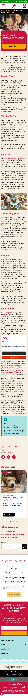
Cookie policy (22, 664)
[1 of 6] (10, 521)
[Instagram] (14, 674)
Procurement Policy (18, 667)
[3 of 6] (13, 521)
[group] (14, 494)
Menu (3, 7)
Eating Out (11, 452)
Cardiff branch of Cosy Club (13, 159)
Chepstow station (13, 365)
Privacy (7, 664)
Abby (2, 447)
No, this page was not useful (15, 578)
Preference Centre (19, 666)
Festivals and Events (19, 534)
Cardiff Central (6, 111)
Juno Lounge (5, 313)
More (14, 353)
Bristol (3, 314)
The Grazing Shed (20, 221)
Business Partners (9, 667)
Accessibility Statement (8, 668)
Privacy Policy (7, 348)
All (2, 531)
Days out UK (5, 537)
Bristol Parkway (10, 371)
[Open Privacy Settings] (2, 693)
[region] (14, 348)
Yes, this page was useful (14, 573)
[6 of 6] (17, 521)
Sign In (24, 7)
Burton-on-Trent (14, 372)
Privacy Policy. (17, 622)
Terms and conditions (14, 664)
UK (13, 508)
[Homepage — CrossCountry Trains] (14, 6)
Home (3, 11)
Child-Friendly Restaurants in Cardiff (11, 11)
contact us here (20, 413)
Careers (3, 664)
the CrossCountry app (15, 406)
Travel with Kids (10, 531)
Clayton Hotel (5, 380)
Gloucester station (7, 367)
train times (12, 409)
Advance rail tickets (11, 404)
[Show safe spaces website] (14, 679)
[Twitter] (8, 457)
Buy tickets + (14, 46)
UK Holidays (14, 537)
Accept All (14, 357)
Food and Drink (13, 447)
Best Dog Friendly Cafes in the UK (13, 498)
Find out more (9, 515)
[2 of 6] (11, 521)
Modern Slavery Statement (10, 666)
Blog (9, 11)
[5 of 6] (16, 521)
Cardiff (4, 452)
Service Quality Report (19, 668)
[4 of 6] (14, 521)
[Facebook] (7, 674)
